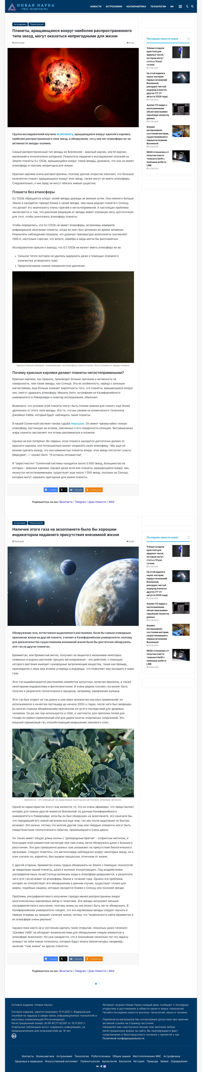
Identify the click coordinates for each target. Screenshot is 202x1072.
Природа (152, 1061)
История (139, 1061)
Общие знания (122, 1056)
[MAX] (105, 1066)
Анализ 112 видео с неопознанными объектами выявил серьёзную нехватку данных (158, 112)
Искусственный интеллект (61, 1061)
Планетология (36, 24)
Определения (179, 1061)
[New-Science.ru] (31, 6)
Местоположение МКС (147, 1056)
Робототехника (100, 1056)
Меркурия (77, 423)
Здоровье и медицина (29, 1061)
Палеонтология (90, 1061)
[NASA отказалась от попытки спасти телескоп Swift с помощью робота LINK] (181, 156)
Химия (164, 1061)
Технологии (158, 6)
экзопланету (64, 134)
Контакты (28, 1056)
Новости (95, 6)
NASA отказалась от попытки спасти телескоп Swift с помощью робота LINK (158, 159)
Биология (125, 1061)
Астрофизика (20, 24)
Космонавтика (136, 6)
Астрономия (114, 6)
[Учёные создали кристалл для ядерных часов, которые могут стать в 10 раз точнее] (181, 52)
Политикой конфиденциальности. (124, 1038)
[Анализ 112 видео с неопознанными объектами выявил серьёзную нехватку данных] (181, 109)
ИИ (171, 6)
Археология (109, 1061)
